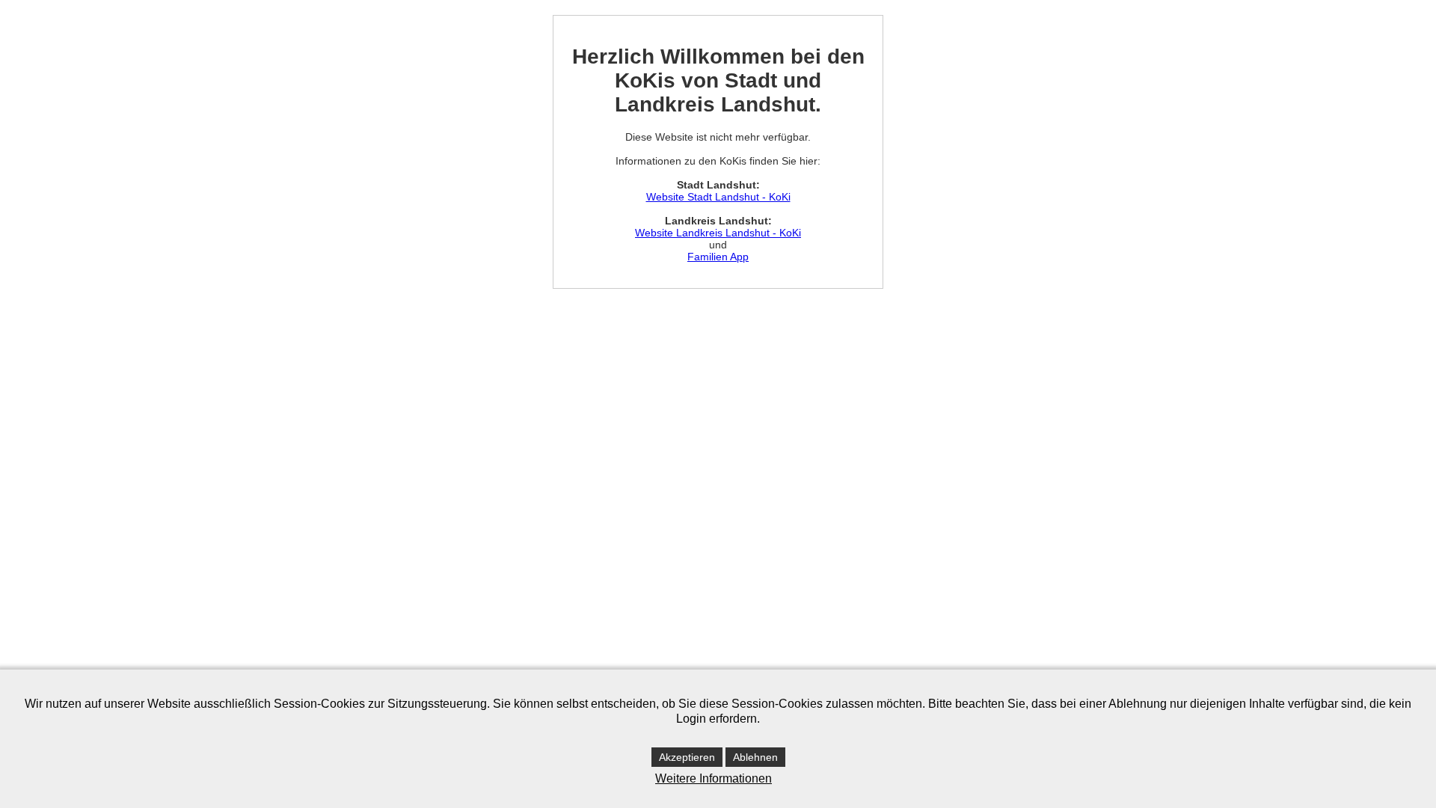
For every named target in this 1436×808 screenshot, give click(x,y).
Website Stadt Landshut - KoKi (718, 197)
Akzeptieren (687, 757)
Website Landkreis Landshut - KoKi (718, 233)
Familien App (718, 257)
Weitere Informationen (713, 778)
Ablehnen (755, 757)
